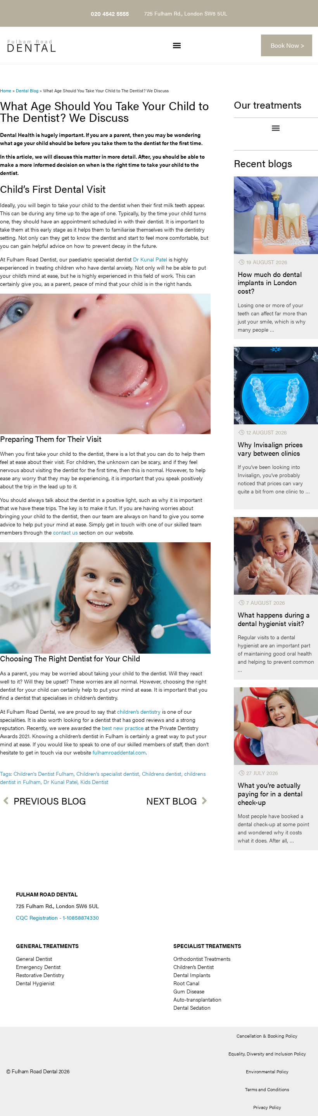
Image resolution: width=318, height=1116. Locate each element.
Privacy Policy (267, 1107)
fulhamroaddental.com (119, 752)
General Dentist (34, 958)
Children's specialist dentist (107, 773)
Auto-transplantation (197, 999)
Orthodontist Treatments (201, 958)
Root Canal (186, 983)
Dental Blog (27, 90)
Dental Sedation (192, 1007)
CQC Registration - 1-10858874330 (57, 917)
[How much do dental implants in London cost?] (276, 215)
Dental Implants (191, 975)
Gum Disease (188, 991)
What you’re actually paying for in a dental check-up (270, 793)
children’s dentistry (139, 711)
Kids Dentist (94, 782)
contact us (65, 532)
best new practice (122, 728)
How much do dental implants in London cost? (270, 282)
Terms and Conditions (267, 1089)
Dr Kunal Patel (150, 259)
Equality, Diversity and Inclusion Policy (267, 1053)
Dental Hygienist (35, 983)
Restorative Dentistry (40, 975)
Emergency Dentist (38, 967)
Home (5, 90)
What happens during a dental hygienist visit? (274, 619)
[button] (176, 45)
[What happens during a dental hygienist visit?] (276, 556)
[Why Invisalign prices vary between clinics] (276, 385)
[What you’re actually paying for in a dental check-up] (276, 726)
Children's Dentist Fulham (44, 773)
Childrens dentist (161, 773)
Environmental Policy (267, 1071)
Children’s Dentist (193, 967)
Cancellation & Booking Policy (267, 1035)
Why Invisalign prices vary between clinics (270, 448)
